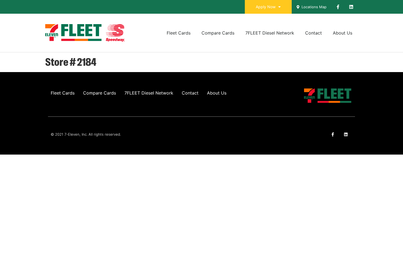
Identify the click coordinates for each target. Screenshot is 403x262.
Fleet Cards (179, 33)
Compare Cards (218, 33)
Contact (313, 33)
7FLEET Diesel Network (269, 33)
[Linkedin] (351, 6)
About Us (342, 33)
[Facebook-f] (338, 6)
